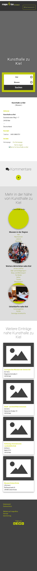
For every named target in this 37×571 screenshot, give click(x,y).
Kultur (18, 277)
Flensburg (18, 241)
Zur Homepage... (18, 142)
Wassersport (18, 281)
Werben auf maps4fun (10, 511)
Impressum (7, 504)
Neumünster (18, 237)
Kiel (18, 234)
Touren (18, 279)
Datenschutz (7, 506)
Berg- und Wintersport (18, 273)
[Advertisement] (18, 30)
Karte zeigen (18, 145)
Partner (5, 513)
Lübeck (18, 239)
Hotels (18, 311)
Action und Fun (18, 268)
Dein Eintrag (7, 516)
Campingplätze (18, 309)
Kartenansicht (30, 7)
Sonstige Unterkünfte (18, 313)
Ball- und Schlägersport (18, 271)
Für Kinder (18, 275)
